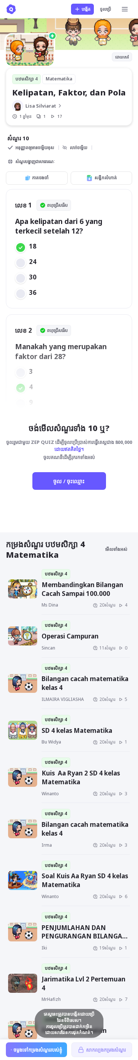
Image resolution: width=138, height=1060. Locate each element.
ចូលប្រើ (105, 9)
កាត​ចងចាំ (40, 177)
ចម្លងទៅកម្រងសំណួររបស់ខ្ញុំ (38, 1049)
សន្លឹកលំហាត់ (106, 177)
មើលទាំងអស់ (116, 549)
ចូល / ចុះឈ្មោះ (69, 481)
